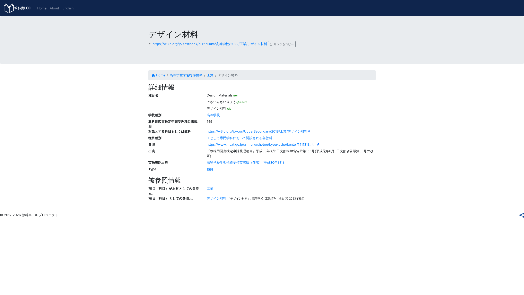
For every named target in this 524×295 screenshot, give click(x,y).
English (67, 8)
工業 (210, 75)
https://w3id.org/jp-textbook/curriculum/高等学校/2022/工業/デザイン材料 (210, 44)
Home (41, 8)
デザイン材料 (216, 198)
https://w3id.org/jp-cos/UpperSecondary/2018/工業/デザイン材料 (257, 131)
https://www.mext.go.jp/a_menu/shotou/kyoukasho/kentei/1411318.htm (261, 144)
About (54, 8)
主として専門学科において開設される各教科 (239, 138)
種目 (210, 169)
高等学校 (213, 115)
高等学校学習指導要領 (186, 75)
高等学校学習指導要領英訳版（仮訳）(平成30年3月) (245, 162)
